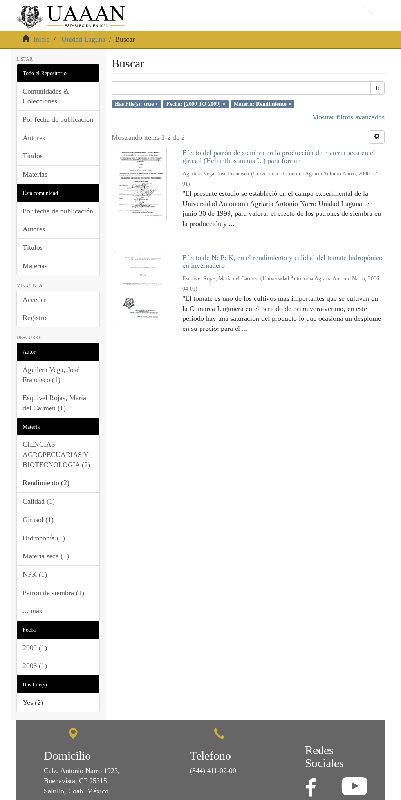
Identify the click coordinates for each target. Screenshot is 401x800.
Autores (34, 138)
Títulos (33, 156)
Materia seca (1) (46, 556)
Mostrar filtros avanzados (348, 117)
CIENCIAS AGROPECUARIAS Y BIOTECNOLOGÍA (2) (56, 454)
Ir (377, 88)
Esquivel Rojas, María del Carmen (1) (54, 403)
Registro (35, 317)
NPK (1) (35, 574)
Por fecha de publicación (58, 119)
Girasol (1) (38, 520)
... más (32, 611)
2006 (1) (35, 666)
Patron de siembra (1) (53, 593)
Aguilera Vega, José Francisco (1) (51, 375)
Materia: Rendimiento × (262, 104)
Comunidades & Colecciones (46, 96)
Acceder (34, 299)
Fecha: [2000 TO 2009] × (196, 104)
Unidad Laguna (83, 39)
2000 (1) (35, 648)
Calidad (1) (39, 501)
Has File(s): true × (136, 104)
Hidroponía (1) (44, 538)
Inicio (41, 39)
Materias (35, 174)
